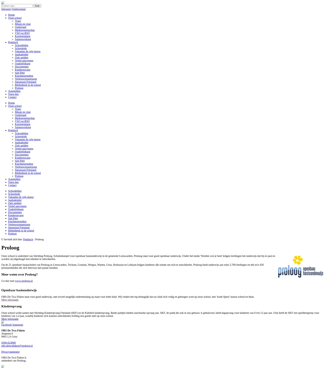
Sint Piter (20, 160)
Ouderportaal (19, 9)
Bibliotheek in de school (28, 173)
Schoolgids (21, 136)
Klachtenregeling (24, 163)
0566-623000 (8, 342)
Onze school (14, 105)
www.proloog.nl (24, 280)
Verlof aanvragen (24, 148)
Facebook (6, 324)
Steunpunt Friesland (25, 169)
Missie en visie (23, 112)
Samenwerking (23, 127)
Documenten (22, 154)
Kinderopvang (22, 157)
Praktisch (13, 130)
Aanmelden (14, 179)
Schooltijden (21, 133)
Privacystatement (10, 351)
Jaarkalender (21, 142)
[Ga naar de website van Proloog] (2, 366)
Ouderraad (20, 115)
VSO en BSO (22, 121)
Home (11, 102)
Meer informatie (9, 299)
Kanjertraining (22, 124)
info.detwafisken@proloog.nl (17, 345)
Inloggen (6, 9)
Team (18, 109)
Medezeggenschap (25, 118)
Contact (12, 185)
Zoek (37, 6)
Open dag (13, 182)
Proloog (19, 176)
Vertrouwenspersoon (26, 166)
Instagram (18, 324)
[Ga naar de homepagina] (2, 3)
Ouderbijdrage (22, 151)
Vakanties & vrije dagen (27, 139)
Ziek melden (21, 145)
